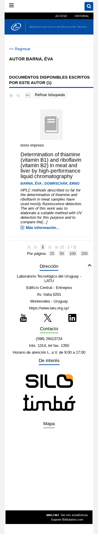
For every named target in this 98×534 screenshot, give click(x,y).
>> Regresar (20, 49)
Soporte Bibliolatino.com (67, 519)
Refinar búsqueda (50, 95)
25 (52, 253)
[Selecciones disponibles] (28, 95)
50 (62, 253)
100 (73, 253)
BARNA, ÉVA (31, 183)
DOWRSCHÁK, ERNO (62, 183)
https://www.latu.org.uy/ (49, 308)
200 (84, 253)
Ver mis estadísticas (74, 515)
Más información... (42, 228)
